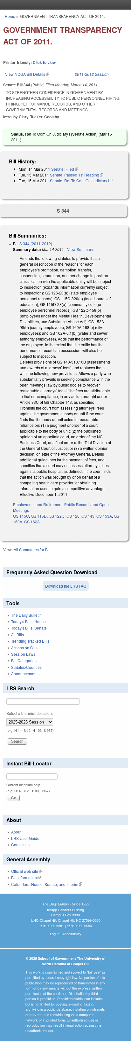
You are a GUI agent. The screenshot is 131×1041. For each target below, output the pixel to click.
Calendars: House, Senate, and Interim (46, 884)
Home (10, 16)
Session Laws (23, 654)
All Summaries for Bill (32, 549)
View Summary (80, 249)
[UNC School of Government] (64, 5)
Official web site (26, 871)
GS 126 (72, 516)
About (16, 831)
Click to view (44, 62)
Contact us (20, 844)
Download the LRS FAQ (65, 586)
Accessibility (71, 933)
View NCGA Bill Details (27, 74)
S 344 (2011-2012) (35, 243)
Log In (54, 933)
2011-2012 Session (92, 74)
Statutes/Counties (26, 667)
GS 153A (104, 516)
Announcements (25, 673)
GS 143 (87, 516)
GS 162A (32, 521)
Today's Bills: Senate (29, 627)
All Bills (17, 634)
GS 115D (39, 516)
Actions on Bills (24, 647)
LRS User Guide (25, 838)
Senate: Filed (64, 169)
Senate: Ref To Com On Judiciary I (81, 180)
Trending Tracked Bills (30, 641)
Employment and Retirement (37, 504)
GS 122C (57, 516)
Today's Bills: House (28, 621)
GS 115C (21, 516)
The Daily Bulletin (26, 615)
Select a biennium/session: (29, 713)
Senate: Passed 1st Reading (76, 174)
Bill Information (26, 877)
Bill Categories (24, 660)
